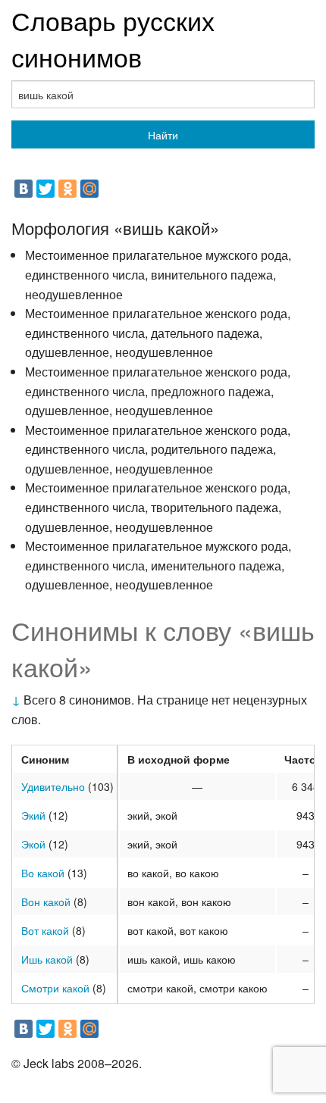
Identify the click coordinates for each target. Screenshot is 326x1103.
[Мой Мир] (89, 189)
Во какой (42, 872)
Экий (33, 815)
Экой (33, 843)
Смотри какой (55, 987)
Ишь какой (47, 959)
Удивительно (53, 786)
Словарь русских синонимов (113, 38)
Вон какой (46, 901)
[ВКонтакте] (23, 189)
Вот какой (45, 930)
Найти (163, 134)
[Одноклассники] (67, 189)
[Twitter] (45, 189)
